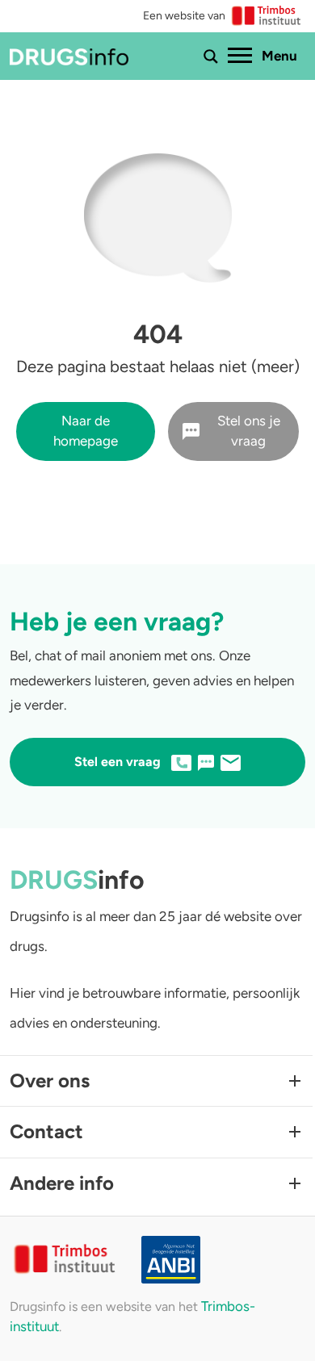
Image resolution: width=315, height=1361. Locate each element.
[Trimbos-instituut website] (66, 1259)
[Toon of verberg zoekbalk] (211, 56)
